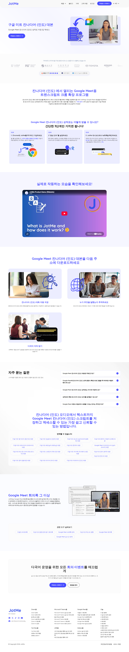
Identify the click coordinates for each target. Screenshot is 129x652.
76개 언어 (79, 102)
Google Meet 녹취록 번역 (84, 617)
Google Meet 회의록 (83, 621)
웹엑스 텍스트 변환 (82, 633)
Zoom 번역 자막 (35, 615)
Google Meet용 (82, 609)
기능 (101, 609)
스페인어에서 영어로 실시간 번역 (109, 630)
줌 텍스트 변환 (35, 617)
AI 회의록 (103, 621)
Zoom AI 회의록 (35, 621)
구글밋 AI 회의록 (82, 612)
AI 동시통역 (103, 612)
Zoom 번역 (34, 612)
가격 (77, 3)
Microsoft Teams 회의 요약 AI (62, 623)
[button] (63, 3)
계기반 (87, 140)
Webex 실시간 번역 (82, 631)
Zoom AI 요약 (35, 623)
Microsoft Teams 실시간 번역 (62, 612)
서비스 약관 (117, 644)
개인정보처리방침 (106, 644)
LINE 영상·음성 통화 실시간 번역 (63, 631)
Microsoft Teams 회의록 (61, 619)
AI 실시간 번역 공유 (105, 615)
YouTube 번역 (35, 631)
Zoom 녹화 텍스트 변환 (37, 619)
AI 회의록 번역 (104, 619)
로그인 (92, 3)
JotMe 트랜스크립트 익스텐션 (30, 138)
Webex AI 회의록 (82, 635)
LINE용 (56, 628)
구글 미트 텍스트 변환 (83, 619)
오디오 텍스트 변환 (105, 634)
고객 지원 (84, 3)
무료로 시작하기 (104, 3)
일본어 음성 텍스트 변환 (107, 637)
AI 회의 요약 (103, 628)
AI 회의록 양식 (104, 617)
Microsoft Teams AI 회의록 (62, 621)
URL (102, 142)
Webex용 (80, 628)
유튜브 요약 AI (35, 635)
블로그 (71, 3)
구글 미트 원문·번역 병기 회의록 (86, 615)
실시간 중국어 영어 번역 (107, 632)
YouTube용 (34, 628)
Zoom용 (34, 609)
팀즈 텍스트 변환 (59, 617)
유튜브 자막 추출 (36, 633)
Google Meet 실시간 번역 (84, 623)
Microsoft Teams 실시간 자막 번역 (64, 615)
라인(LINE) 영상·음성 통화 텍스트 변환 (64, 634)
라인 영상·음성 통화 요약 (61, 637)
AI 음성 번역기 (104, 626)
